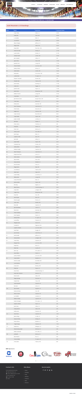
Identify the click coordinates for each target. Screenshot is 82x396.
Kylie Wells (16, 139)
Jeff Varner (16, 121)
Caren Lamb (16, 202)
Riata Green (16, 210)
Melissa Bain (16, 177)
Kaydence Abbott (17, 303)
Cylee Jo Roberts (17, 255)
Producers (52, 4)
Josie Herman (16, 232)
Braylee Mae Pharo (17, 154)
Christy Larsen (17, 131)
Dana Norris (16, 313)
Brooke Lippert (17, 200)
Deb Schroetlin (17, 164)
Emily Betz (16, 126)
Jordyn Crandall (17, 119)
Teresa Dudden (17, 339)
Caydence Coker (17, 136)
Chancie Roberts (17, 65)
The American (69, 4)
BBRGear (63, 4)
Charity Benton (17, 308)
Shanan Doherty (17, 318)
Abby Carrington (17, 43)
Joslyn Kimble (16, 141)
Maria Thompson (17, 151)
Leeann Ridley (16, 174)
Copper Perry (16, 192)
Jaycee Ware (16, 60)
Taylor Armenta (17, 113)
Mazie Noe (16, 248)
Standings (39, 4)
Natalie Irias (16, 326)
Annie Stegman (17, 215)
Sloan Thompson (17, 106)
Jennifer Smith (16, 88)
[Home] (9, 4)
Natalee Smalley (17, 149)
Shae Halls (16, 205)
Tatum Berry (16, 240)
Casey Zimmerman (17, 179)
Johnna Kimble (17, 182)
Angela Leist (16, 111)
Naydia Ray (16, 245)
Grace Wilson (16, 253)
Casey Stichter (17, 258)
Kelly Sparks (16, 73)
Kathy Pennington (17, 301)
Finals (26, 374)
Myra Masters (16, 336)
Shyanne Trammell (17, 78)
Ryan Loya (16, 250)
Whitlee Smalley (17, 298)
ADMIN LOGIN (72, 393)
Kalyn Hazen (16, 172)
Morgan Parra (16, 243)
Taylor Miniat (16, 32)
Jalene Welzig (16, 316)
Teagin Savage (17, 324)
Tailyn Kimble (16, 116)
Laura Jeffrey (16, 220)
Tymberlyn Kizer (17, 144)
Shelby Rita (16, 35)
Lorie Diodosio (17, 263)
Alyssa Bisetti (16, 159)
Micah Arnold (16, 275)
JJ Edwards (16, 334)
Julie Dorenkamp (17, 207)
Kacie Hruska (16, 83)
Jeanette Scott (17, 63)
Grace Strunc (16, 270)
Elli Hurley (16, 184)
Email (8, 378)
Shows (33, 4)
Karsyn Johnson (17, 162)
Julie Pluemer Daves (18, 98)
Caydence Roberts (17, 227)
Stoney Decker (17, 237)
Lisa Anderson (17, 169)
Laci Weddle (16, 296)
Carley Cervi (16, 86)
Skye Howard (16, 288)
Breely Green (16, 103)
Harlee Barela (16, 70)
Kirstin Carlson (17, 157)
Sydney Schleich (17, 68)
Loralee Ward (16, 76)
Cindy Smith (16, 189)
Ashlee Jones (16, 311)
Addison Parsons (17, 93)
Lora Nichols (16, 40)
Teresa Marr (16, 341)
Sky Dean (16, 286)
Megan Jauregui (17, 278)
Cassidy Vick (16, 225)
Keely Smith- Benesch (18, 273)
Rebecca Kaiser (17, 293)
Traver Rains (16, 101)
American (27, 382)
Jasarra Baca (16, 91)
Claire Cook (16, 129)
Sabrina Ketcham (17, 291)
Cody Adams (16, 96)
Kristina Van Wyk (17, 50)
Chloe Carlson (16, 124)
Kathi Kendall (16, 235)
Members (46, 4)
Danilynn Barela (17, 55)
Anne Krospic (16, 197)
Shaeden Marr (16, 81)
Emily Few (16, 268)
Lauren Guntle (16, 53)
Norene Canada (17, 260)
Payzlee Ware (16, 280)
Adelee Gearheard (17, 331)
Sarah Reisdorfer (17, 283)
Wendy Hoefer (17, 217)
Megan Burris (16, 167)
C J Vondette (16, 38)
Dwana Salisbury (17, 212)
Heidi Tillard (16, 230)
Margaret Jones (17, 222)
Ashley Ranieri (16, 146)
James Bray (16, 306)
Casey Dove (16, 265)
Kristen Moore (17, 321)
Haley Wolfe (16, 48)
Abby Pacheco (17, 187)
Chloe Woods (16, 108)
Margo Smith (16, 45)
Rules (57, 4)
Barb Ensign (16, 134)
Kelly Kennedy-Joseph (18, 329)
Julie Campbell (16, 58)
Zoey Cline (16, 194)
